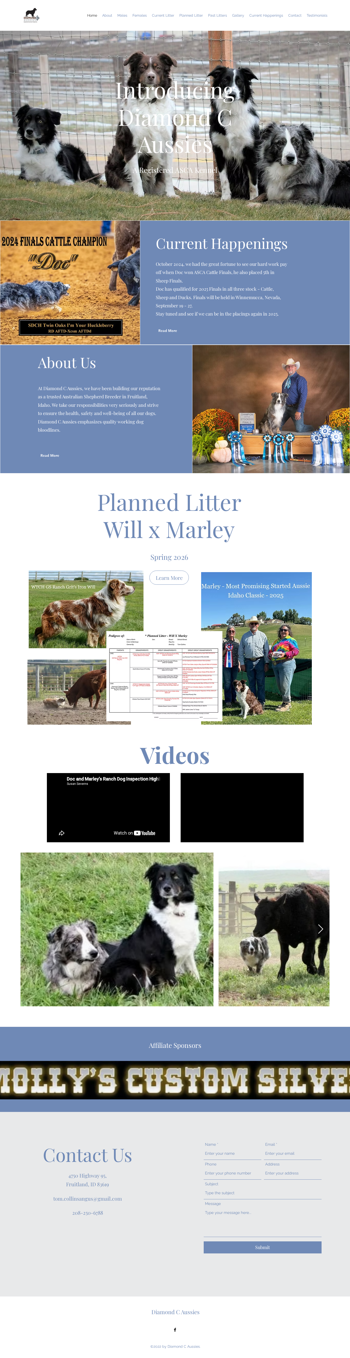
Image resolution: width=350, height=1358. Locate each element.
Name (210, 1145)
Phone (211, 1164)
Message (213, 1204)
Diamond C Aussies (175, 1312)
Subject (211, 1184)
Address (272, 1164)
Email (270, 1145)
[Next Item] (321, 929)
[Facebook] (175, 1329)
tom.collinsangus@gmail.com (87, 1198)
